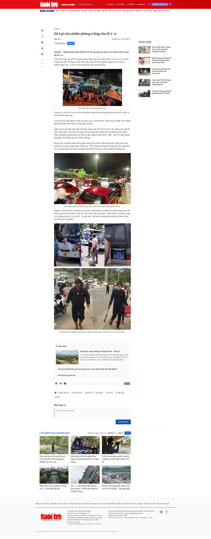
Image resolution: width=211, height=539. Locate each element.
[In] (42, 49)
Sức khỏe (97, 11)
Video (60, 504)
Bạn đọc (78, 11)
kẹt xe (57, 397)
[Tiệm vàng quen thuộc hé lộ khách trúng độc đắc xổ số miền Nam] (144, 60)
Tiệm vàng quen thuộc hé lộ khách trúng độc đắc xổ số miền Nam (161, 60)
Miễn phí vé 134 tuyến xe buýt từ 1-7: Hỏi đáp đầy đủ (53, 487)
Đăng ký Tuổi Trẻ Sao (160, 4)
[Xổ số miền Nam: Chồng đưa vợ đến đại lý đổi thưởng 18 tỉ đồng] (144, 49)
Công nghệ (94, 504)
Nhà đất (146, 504)
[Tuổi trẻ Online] (51, 517)
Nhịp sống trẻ (112, 504)
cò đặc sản (120, 393)
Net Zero (84, 11)
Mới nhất (46, 504)
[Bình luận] (42, 43)
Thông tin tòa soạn (73, 522)
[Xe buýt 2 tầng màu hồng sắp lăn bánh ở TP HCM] (144, 93)
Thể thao (139, 11)
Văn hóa (120, 504)
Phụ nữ (149, 11)
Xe (100, 504)
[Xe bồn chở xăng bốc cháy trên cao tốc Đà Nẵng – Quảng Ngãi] (116, 475)
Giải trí (132, 11)
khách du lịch (64, 393)
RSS (150, 518)
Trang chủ (38, 504)
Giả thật (160, 504)
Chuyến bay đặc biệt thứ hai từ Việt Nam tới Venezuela (161, 71)
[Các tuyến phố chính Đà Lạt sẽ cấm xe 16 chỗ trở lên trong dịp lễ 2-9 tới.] (92, 178)
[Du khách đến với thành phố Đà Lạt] (92, 87)
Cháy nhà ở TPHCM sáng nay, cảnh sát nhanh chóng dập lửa (161, 82)
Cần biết (131, 4)
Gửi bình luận (123, 422)
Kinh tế (90, 11)
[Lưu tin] (42, 55)
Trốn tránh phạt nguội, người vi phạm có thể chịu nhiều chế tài (115, 459)
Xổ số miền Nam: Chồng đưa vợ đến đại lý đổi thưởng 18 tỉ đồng (161, 49)
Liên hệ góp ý (143, 518)
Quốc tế (64, 11)
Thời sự (57, 11)
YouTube (121, 4)
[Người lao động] (68, 4)
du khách (99, 393)
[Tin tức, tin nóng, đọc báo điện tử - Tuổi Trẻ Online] (51, 4)
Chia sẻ (70, 43)
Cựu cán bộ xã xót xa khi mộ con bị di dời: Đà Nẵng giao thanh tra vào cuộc (52, 459)
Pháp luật (111, 11)
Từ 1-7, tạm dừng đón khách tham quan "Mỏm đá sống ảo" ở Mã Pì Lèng (84, 489)
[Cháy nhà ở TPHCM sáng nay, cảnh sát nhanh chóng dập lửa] (144, 82)
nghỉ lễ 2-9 (89, 393)
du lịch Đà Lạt (77, 393)
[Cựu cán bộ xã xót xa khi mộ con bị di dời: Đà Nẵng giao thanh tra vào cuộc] (54, 445)
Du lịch (104, 504)
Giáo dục (104, 11)
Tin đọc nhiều (144, 42)
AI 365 (144, 11)
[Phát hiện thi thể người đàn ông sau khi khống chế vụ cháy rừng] (85, 445)
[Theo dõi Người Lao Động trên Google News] (60, 43)
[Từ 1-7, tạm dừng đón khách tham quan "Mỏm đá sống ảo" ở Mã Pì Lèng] (85, 475)
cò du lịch (109, 393)
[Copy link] (42, 37)
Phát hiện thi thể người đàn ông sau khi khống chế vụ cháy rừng (85, 459)
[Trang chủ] (47, 11)
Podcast (111, 4)
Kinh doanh (86, 504)
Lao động (71, 11)
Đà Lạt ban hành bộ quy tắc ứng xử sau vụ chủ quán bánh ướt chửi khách (87, 369)
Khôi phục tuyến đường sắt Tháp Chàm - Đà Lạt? (100, 351)
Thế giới (71, 504)
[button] (42, 60)
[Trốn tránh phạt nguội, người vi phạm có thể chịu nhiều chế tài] (116, 445)
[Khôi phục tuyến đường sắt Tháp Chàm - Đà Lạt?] (67, 357)
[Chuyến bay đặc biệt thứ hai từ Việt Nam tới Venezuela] (144, 71)
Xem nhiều (53, 504)
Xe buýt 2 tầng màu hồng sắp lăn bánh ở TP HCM (161, 92)
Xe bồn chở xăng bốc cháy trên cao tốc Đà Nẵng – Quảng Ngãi (116, 487)
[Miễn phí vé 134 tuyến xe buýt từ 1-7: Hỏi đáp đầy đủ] (54, 475)
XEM (127, 433)
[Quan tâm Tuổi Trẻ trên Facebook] (166, 512)
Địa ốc (167, 11)
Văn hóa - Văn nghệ (122, 11)
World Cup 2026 (158, 11)
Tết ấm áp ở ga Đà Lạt (67, 375)
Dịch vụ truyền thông (115, 518)
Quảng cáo (141, 4)
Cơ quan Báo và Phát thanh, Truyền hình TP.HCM (84, 524)
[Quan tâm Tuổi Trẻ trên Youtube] (161, 512)
